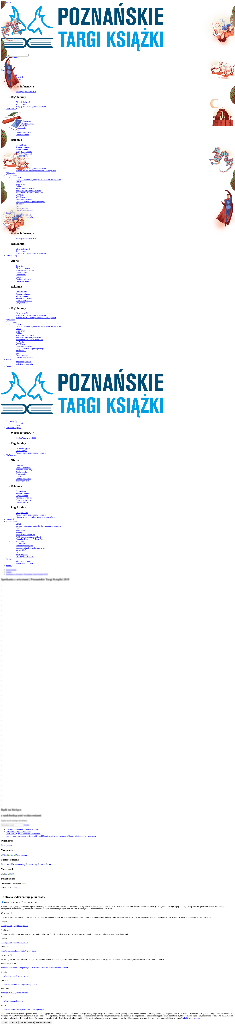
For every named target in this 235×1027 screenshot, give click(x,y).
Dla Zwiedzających (13, 428)
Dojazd (18, 324)
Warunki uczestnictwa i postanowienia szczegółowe (36, 318)
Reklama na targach (23, 294)
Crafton (19, 887)
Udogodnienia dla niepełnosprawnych (30, 348)
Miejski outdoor (22, 296)
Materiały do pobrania (24, 364)
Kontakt (9, 366)
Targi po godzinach (23, 279)
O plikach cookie (30, 902)
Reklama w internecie (24, 298)
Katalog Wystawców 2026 (26, 238)
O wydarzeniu (11, 421)
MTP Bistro (20, 344)
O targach (19, 423)
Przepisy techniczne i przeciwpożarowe (31, 253)
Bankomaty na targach (24, 346)
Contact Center (21, 292)
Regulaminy (26, 831)
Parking (19, 333)
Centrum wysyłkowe (24, 301)
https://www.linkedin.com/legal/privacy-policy (19, 951)
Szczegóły (17, 902)
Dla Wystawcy (11, 255)
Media (8, 359)
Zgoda (6, 902)
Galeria (18, 425)
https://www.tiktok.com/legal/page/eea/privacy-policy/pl (22, 1009)
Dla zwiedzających (23, 249)
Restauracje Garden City (25, 335)
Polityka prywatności (192, 1018)
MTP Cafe (20, 342)
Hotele (18, 277)
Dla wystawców (22, 313)
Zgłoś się (19, 266)
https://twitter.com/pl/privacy (12, 1001)
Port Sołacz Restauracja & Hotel (28, 337)
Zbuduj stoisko (21, 272)
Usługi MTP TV (22, 303)
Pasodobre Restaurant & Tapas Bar (29, 340)
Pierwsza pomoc (22, 355)
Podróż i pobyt (11, 322)
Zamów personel (22, 281)
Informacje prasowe (23, 362)
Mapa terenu (20, 331)
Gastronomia (21, 275)
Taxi (17, 353)
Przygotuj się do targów (25, 270)
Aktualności (10, 320)
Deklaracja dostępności (25, 357)
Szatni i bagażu (21, 251)
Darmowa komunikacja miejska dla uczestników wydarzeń (38, 326)
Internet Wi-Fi (21, 351)
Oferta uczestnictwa (23, 268)
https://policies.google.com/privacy (14, 926)
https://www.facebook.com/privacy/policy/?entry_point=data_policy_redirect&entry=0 (34, 968)
